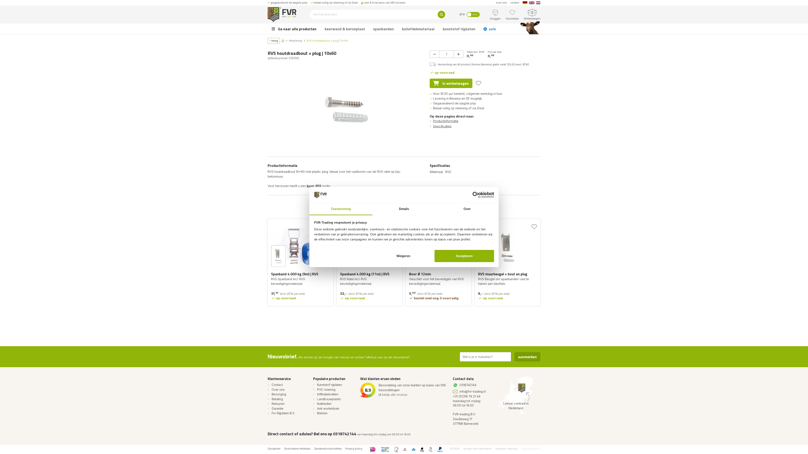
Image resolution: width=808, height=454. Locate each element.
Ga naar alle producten (296, 29)
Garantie (277, 408)
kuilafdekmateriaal (418, 29)
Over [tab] (467, 209)
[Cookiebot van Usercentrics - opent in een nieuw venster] (475, 195)
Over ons (278, 390)
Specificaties (442, 126)
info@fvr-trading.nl (473, 391)
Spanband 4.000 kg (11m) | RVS (364, 274)
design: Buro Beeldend (477, 448)
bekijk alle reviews (394, 394)
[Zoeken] (441, 14)
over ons (501, 2)
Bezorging (279, 394)
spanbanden (383, 29)
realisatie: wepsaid (506, 448)
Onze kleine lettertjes (297, 448)
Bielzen (322, 413)
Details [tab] (404, 209)
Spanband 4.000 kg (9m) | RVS (294, 274)
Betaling (277, 399)
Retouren (278, 404)
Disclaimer (274, 448)
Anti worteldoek (328, 408)
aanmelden (527, 357)
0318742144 (468, 385)
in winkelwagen (455, 83)
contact (514, 2)
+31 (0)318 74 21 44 (466, 396)
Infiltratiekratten (327, 394)
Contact (277, 385)
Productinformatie (445, 121)
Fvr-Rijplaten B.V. (283, 413)
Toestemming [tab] (341, 209)
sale (492, 29)
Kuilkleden (324, 404)
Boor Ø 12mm (420, 274)
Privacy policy (353, 448)
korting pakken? (530, 448)
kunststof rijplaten (459, 29)
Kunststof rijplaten (329, 385)
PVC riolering (326, 390)
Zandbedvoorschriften (328, 448)
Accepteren (464, 256)
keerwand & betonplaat (345, 29)
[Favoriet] (478, 83)
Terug (274, 40)
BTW (462, 14)
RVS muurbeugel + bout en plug (502, 274)
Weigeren (403, 256)
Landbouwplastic (329, 399)
